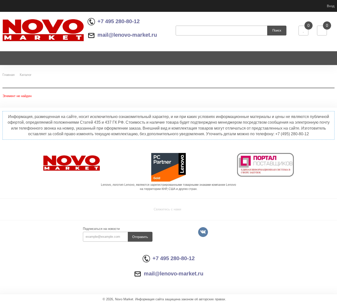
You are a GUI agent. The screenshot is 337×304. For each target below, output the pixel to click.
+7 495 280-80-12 (118, 21)
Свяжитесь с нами (167, 209)
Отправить (140, 237)
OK (267, 291)
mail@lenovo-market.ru (127, 35)
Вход (331, 6)
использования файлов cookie (294, 271)
